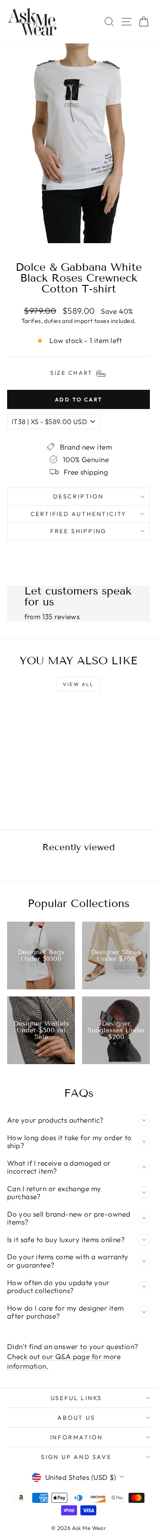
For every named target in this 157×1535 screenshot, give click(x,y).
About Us (76, 1417)
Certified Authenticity (79, 514)
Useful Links (77, 1398)
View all (78, 684)
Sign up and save (76, 1457)
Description (78, 496)
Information (76, 1437)
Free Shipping (78, 531)
